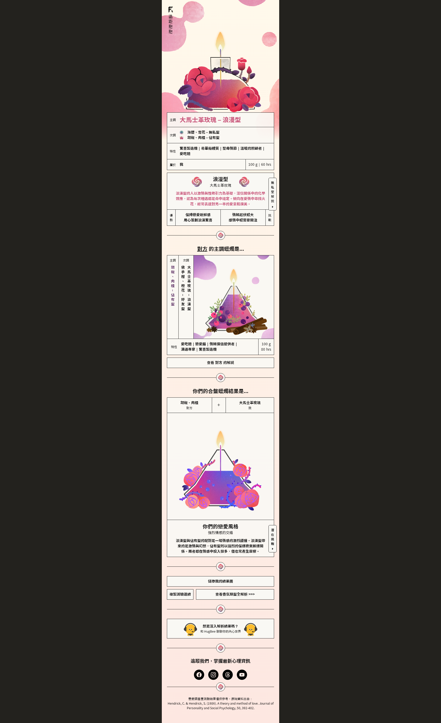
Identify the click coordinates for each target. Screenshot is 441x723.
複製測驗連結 (180, 594)
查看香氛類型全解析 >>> (235, 594)
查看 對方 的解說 (220, 362)
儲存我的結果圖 (220, 581)
